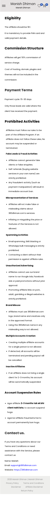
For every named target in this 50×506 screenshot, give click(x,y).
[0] (39, 5)
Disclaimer (16, 487)
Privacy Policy (12, 483)
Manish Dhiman (23, 4)
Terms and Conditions (33, 483)
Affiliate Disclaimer (34, 487)
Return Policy (27, 490)
